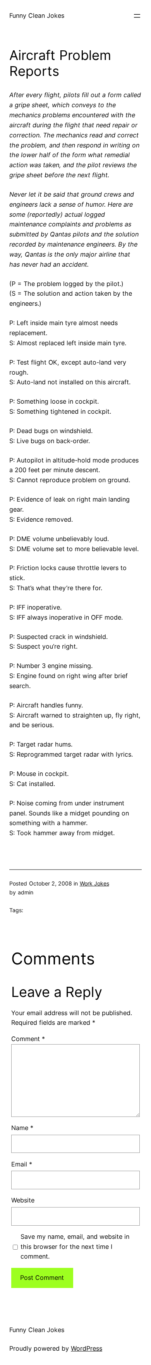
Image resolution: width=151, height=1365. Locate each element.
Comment (28, 1039)
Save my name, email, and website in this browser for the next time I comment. (75, 1247)
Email (21, 1164)
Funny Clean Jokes (36, 15)
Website (22, 1200)
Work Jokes (94, 883)
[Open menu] (137, 16)
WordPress (86, 1348)
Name (22, 1128)
